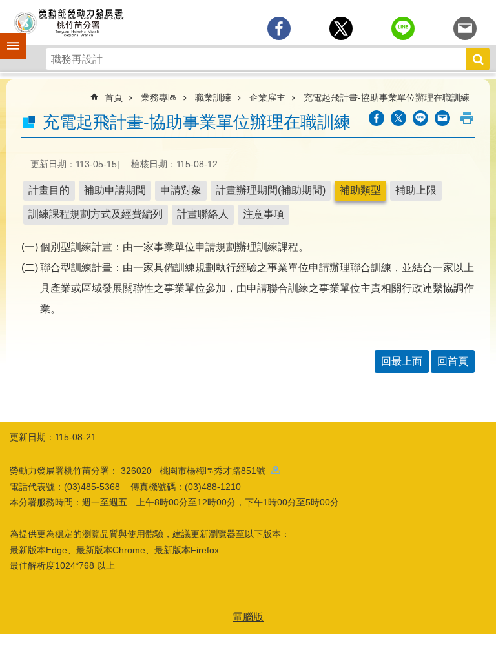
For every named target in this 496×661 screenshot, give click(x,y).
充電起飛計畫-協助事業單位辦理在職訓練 (387, 97)
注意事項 (263, 213)
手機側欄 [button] (7, 37)
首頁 (114, 97)
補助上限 (416, 190)
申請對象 (181, 190)
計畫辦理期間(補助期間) (271, 190)
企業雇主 (267, 97)
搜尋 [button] (478, 59)
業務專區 (159, 97)
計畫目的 (49, 190)
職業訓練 (213, 97)
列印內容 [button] (467, 118)
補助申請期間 (115, 190)
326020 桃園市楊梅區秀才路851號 (196, 470)
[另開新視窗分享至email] (465, 28)
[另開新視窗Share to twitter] (341, 28)
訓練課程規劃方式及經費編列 (95, 213)
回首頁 (452, 361)
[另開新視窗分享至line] (403, 28)
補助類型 (360, 190)
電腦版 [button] (248, 616)
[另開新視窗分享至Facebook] (279, 28)
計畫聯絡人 (203, 213)
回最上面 (401, 361)
